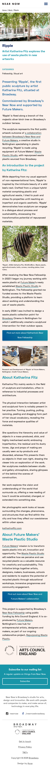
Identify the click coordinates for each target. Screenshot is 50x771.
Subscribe (25, 681)
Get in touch (25, 742)
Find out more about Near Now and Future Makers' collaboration (25, 596)
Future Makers (10, 546)
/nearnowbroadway (35, 714)
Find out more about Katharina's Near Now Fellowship (25, 335)
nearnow (14, 714)
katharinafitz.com (12, 528)
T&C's (25, 753)
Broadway (7, 318)
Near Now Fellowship (13, 613)
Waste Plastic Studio (27, 286)
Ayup (30, 764)
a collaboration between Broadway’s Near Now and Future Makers (21, 137)
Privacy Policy (25, 747)
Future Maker (28, 283)
